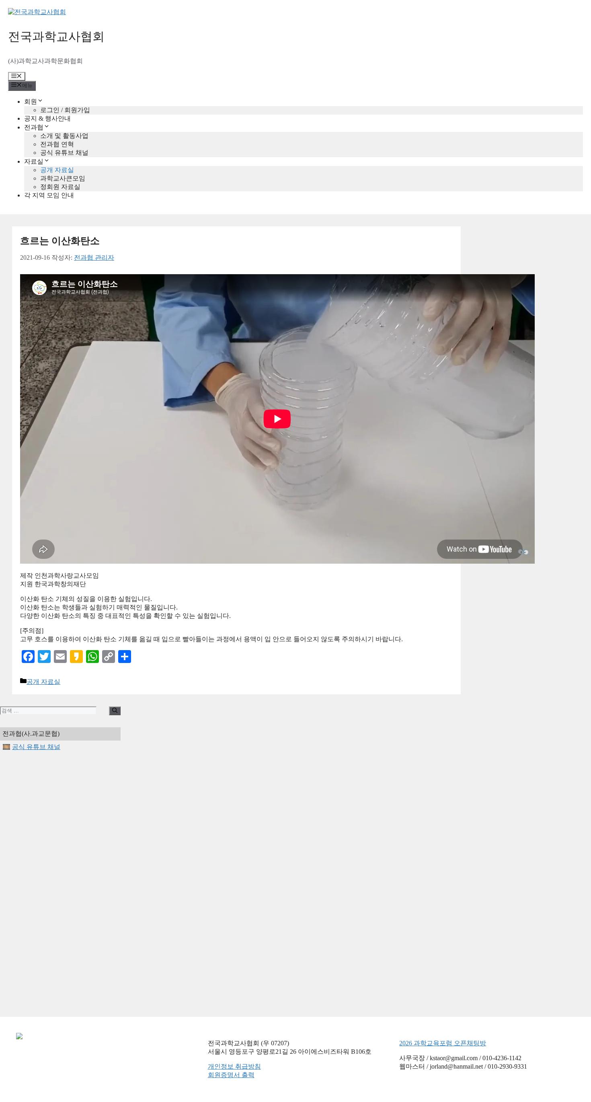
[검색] (115, 710)
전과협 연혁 (57, 144)
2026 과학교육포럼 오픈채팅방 (442, 1043)
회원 (30, 101)
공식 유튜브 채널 (64, 152)
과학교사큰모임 (62, 178)
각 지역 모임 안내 (49, 195)
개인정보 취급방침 (234, 1066)
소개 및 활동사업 (64, 135)
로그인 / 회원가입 (65, 110)
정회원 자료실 (60, 186)
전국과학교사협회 (56, 36)
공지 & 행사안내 (47, 118)
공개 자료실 (57, 169)
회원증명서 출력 (231, 1074)
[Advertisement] (60, 884)
